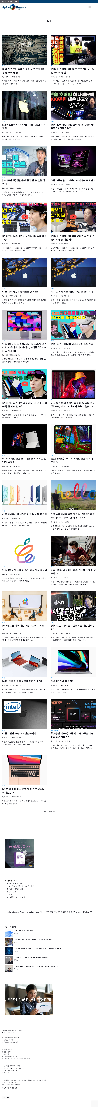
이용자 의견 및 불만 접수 (9, 1088)
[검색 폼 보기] (90, 7)
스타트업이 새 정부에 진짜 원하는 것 (21, 886)
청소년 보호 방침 (24, 1058)
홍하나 (6, 737)
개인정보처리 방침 (7, 1040)
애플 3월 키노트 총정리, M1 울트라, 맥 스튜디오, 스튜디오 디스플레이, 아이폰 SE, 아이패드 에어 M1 (24, 347)
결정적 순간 (11, 892)
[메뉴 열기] (94, 7)
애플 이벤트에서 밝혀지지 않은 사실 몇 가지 (24, 514)
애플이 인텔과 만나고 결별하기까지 (20, 733)
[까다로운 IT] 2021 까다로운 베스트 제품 (72, 343)
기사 (3, 65)
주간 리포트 (54, 730)
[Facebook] (4, 1097)
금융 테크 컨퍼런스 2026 (9, 1)
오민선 (16, 960)
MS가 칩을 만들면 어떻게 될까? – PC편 (22, 681)
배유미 (6, 77)
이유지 (55, 741)
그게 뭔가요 (11, 894)
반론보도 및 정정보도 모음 (10, 1042)
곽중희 (16, 951)
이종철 (55, 77)
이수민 (16, 969)
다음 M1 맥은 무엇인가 (62, 681)
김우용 (16, 933)
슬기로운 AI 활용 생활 (15, 889)
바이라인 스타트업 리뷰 (16, 897)
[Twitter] (8, 1097)
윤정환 (16, 942)
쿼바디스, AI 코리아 (14, 883)
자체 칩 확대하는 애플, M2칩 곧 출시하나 (72, 291)
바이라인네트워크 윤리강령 (10, 1038)
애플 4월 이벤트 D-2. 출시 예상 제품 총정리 (24, 570)
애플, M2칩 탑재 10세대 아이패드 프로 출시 (73, 180)
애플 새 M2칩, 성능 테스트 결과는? (20, 291)
